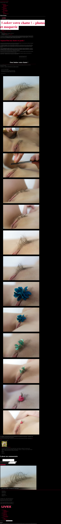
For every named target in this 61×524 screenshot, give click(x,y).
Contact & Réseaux (4, 494)
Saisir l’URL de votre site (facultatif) (4, 463)
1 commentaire (10, 34)
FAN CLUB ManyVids (4, 491)
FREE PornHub (5, 514)
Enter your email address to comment (4, 462)
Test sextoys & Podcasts (6, 519)
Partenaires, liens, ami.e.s (4, 495)
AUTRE (3, 517)
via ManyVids (5, 512)
